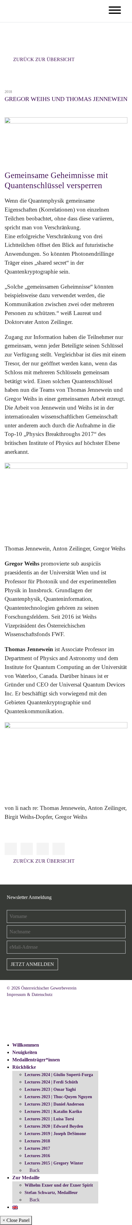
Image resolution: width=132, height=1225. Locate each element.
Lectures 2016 (37, 1155)
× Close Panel (15, 1220)
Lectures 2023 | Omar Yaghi (50, 1089)
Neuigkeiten (24, 1052)
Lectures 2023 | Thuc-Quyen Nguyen (58, 1097)
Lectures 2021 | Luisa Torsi (49, 1119)
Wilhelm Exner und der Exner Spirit (59, 1185)
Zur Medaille (26, 1177)
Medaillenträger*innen (36, 1059)
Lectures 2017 (37, 1148)
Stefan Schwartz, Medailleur (51, 1192)
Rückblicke (24, 1067)
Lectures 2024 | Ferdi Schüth (51, 1082)
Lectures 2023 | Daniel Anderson (54, 1104)
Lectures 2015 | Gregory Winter (54, 1163)
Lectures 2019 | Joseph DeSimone (55, 1133)
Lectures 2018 (37, 1141)
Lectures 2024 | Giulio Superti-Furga (59, 1074)
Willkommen (25, 1045)
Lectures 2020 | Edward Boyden (54, 1126)
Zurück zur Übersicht (44, 59)
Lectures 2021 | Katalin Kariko (53, 1111)
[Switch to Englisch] (15, 1207)
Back (34, 1170)
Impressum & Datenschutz (29, 994)
